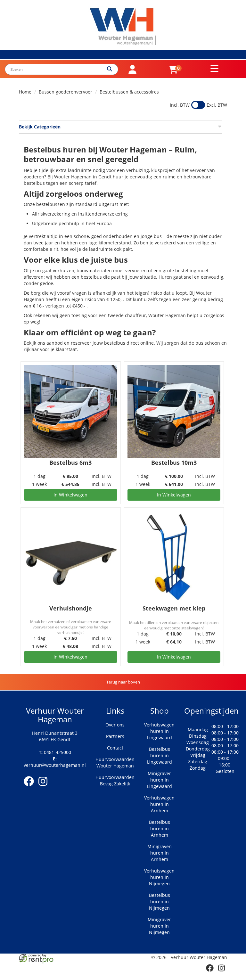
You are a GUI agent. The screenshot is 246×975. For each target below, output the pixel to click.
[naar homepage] (123, 27)
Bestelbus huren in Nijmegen (159, 901)
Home (25, 92)
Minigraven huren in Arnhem (159, 852)
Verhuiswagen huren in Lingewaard (159, 731)
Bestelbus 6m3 (70, 462)
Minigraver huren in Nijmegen (159, 925)
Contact (115, 748)
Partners (115, 736)
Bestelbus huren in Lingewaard (159, 755)
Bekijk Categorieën (40, 127)
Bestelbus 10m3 (174, 462)
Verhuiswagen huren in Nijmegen (159, 877)
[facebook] (31, 787)
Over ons (115, 725)
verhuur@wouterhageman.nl (55, 762)
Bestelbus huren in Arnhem (159, 828)
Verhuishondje (70, 608)
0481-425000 (55, 752)
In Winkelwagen (70, 495)
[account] (132, 72)
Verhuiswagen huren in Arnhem (159, 804)
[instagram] (45, 787)
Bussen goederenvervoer (65, 92)
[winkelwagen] (173, 72)
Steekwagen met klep (174, 608)
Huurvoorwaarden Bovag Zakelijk (115, 780)
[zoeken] (112, 69)
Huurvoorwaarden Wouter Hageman (115, 762)
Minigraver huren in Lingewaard (159, 779)
